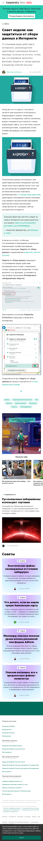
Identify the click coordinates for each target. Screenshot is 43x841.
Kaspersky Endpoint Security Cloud (13, 749)
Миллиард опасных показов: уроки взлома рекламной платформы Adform (21, 639)
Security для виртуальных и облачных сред (16, 791)
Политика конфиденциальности (12, 808)
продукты (33, 403)
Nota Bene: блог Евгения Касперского (19, 822)
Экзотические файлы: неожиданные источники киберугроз (21, 569)
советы (14, 407)
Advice (6, 24)
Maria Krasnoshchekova (14, 72)
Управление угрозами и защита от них (15, 784)
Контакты (4, 816)
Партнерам (20, 816)
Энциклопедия (34, 822)
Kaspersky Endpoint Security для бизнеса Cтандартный (20, 765)
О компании (12, 816)
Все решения (6, 736)
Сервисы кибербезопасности (12, 781)
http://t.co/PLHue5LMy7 (25, 223)
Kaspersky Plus (7, 729)
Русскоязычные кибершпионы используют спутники (21, 501)
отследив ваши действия (29, 194)
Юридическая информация (10, 811)
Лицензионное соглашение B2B (30, 810)
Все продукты (7, 752)
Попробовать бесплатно (21, 16)
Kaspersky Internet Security (22, 400)
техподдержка (25, 407)
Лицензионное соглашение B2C (11, 810)
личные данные (20, 403)
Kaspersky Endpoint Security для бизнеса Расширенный (20, 768)
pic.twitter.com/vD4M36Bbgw (17, 226)
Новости (34, 816)
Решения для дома (9, 721)
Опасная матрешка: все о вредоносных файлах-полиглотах (21, 675)
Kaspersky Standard (8, 726)
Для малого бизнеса (9, 741)
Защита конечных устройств (12, 787)
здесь (21, 833)
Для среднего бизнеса (10, 757)
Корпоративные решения (11, 776)
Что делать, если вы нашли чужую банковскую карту (21, 604)
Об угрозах (27, 816)
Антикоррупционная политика (30, 808)
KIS (36, 400)
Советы (22, 561)
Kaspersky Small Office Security (12, 746)
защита (8, 403)
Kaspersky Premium (8, 733)
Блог (39, 816)
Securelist (4, 822)
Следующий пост (10, 494)
